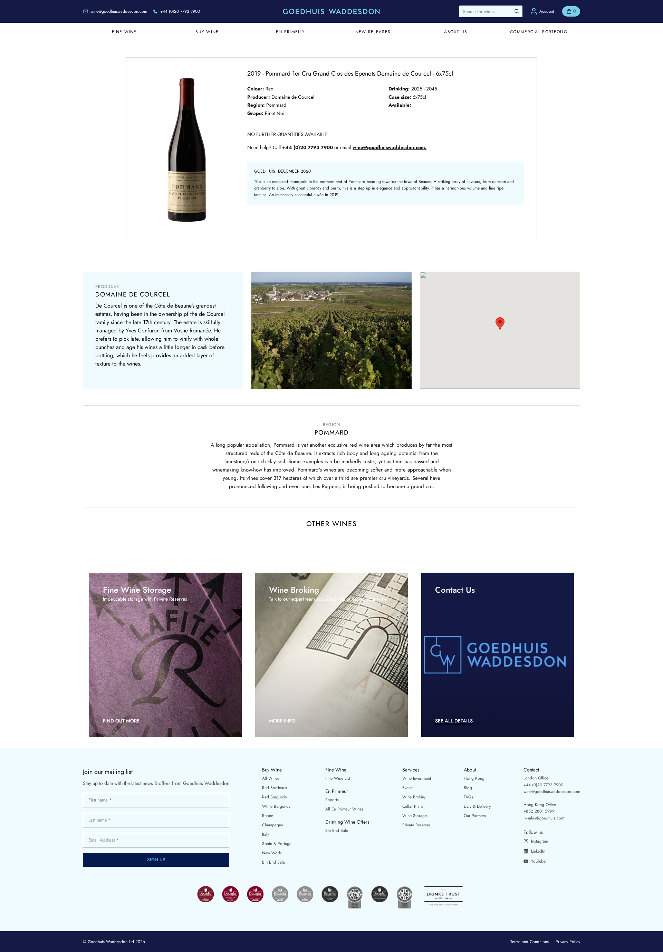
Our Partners (475, 816)
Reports (332, 800)
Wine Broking (414, 797)
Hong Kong (474, 778)
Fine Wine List (337, 778)
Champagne (272, 825)
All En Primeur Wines (344, 809)
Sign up (156, 859)
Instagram (539, 841)
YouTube (538, 861)
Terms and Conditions (529, 942)
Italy (265, 834)
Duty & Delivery (477, 806)
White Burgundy (276, 806)
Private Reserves (416, 825)
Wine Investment (416, 778)
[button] (500, 323)
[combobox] (490, 11)
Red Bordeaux (274, 788)
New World (272, 853)
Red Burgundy (274, 797)
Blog (468, 788)
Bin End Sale (273, 862)
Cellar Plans (412, 806)
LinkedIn (538, 851)
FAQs (468, 797)
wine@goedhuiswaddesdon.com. (389, 147)
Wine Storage (414, 816)
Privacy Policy (568, 942)
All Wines (270, 778)
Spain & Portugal (277, 844)
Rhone (267, 816)
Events (407, 788)
